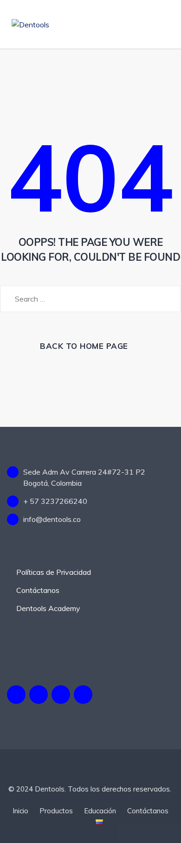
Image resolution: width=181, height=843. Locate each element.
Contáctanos (37, 590)
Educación (100, 810)
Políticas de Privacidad (53, 572)
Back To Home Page (84, 346)
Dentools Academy (48, 608)
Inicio (20, 810)
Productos (56, 810)
